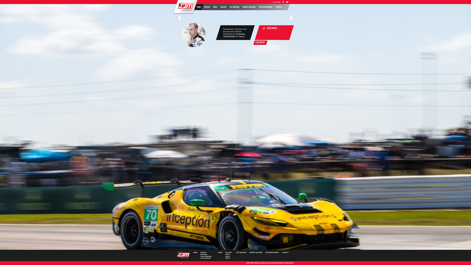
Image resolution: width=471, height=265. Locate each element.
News (215, 7)
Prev (179, 18)
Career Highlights (206, 256)
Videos (227, 256)
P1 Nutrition (240, 34)
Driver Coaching (249, 7)
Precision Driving (266, 7)
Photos (227, 254)
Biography (204, 254)
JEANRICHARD (229, 36)
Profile (207, 7)
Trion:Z (242, 36)
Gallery (223, 7)
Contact (279, 7)
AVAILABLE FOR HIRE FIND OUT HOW (186, 37)
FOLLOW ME (260, 42)
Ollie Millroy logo (185, 6)
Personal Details (206, 258)
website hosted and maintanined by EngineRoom (277, 263)
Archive (227, 258)
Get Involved (234, 7)
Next (291, 18)
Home (199, 7)
